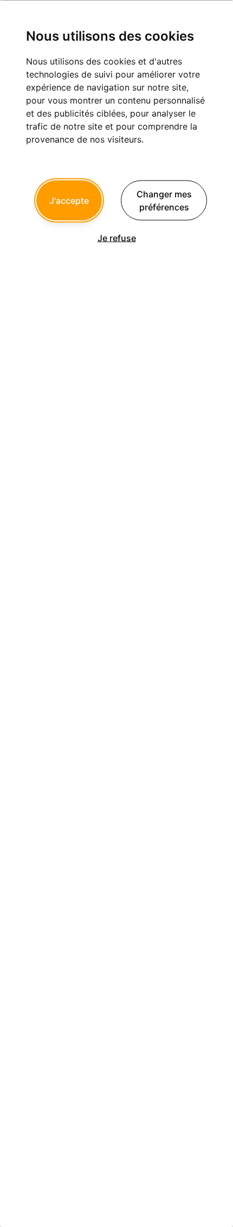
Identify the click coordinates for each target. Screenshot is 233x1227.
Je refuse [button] (117, 237)
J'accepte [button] (69, 200)
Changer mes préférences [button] (164, 200)
